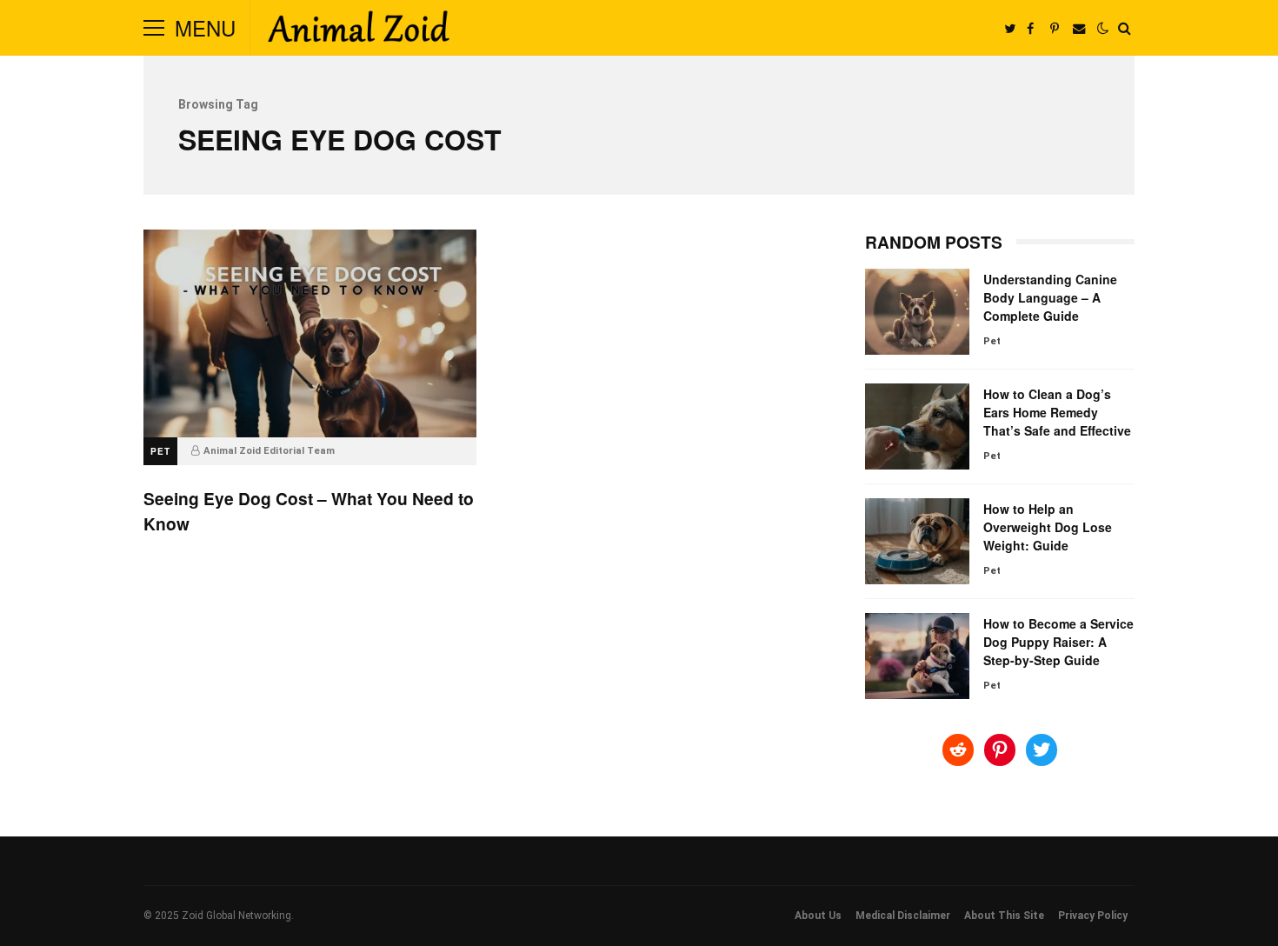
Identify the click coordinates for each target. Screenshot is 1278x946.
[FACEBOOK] (1030, 28)
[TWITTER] (1009, 28)
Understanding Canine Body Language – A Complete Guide (917, 312)
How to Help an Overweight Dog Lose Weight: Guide (917, 541)
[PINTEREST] (1054, 28)
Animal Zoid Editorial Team (269, 450)
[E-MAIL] (1078, 28)
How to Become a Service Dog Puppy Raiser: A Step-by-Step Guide (917, 656)
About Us (818, 915)
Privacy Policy (1093, 915)
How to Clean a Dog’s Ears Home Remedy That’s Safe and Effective (917, 426)
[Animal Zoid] (358, 31)
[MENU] (153, 28)
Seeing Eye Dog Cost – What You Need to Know (309, 333)
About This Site (1004, 915)
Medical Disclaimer (902, 915)
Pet (160, 451)
